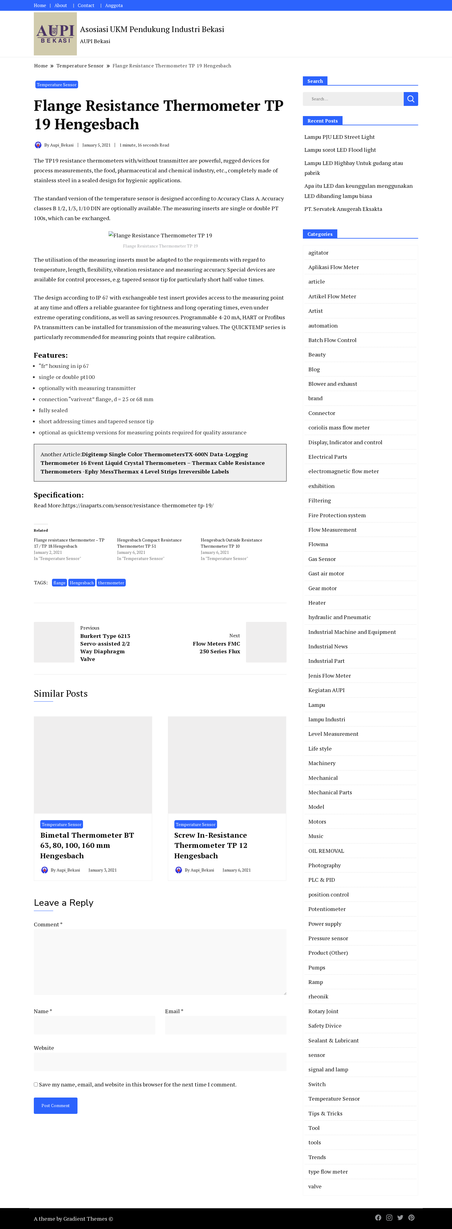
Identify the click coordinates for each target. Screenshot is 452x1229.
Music (315, 836)
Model (316, 806)
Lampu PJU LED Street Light (339, 136)
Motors (317, 821)
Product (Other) (328, 952)
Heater (317, 602)
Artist (315, 310)
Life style (320, 748)
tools (314, 1142)
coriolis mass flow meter (339, 427)
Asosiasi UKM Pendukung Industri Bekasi (152, 29)
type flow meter (328, 1171)
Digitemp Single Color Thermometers (133, 454)
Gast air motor (326, 573)
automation (323, 325)
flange (59, 583)
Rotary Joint (323, 1011)
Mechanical (323, 777)
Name (43, 1011)
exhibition (321, 486)
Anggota (114, 5)
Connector (321, 413)
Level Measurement (333, 733)
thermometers (105, 160)
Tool (314, 1127)
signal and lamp (328, 1069)
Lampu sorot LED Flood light (340, 149)
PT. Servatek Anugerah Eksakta (343, 208)
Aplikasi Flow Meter (333, 267)
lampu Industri (326, 719)
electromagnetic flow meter (343, 471)
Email (174, 1011)
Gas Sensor (322, 558)
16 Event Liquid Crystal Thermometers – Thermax (149, 462)
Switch (317, 1084)
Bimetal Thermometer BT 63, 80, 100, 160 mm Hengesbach (87, 845)
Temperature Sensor (57, 84)
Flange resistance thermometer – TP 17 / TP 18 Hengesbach (69, 543)
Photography (324, 865)
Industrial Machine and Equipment (352, 631)
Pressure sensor (328, 938)
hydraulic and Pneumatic (339, 617)
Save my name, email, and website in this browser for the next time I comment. (137, 1084)
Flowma (318, 544)
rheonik (318, 996)
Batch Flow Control (332, 340)
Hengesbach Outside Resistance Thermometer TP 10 (231, 543)
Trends (317, 1157)
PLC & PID (321, 879)
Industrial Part (326, 660)
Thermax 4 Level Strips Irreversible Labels (172, 471)
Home (40, 5)
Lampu (316, 704)
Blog (314, 369)
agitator (318, 252)
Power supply (324, 923)
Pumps (316, 967)
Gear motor (322, 588)
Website (44, 1047)
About (60, 5)
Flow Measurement (332, 529)
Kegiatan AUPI (326, 690)
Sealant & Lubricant (333, 1040)
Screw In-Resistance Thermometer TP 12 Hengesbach (211, 845)
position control (328, 894)
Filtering (319, 500)
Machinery (321, 763)
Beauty (317, 354)
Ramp (315, 981)
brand (315, 398)
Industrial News (328, 646)
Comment (48, 924)
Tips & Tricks (325, 1113)
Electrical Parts (327, 456)
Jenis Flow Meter (329, 675)
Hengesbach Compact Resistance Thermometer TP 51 (149, 543)
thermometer (111, 583)
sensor (316, 1054)
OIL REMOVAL (326, 850)
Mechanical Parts (330, 792)
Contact (86, 5)
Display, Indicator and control (345, 442)
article (316, 281)
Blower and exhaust (332, 383)
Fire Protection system (337, 515)
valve (315, 1186)
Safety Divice (325, 1025)
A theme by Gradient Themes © (73, 1218)
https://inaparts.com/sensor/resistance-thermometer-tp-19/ (137, 505)
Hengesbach (82, 583)
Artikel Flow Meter (332, 296)
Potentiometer (327, 909)
